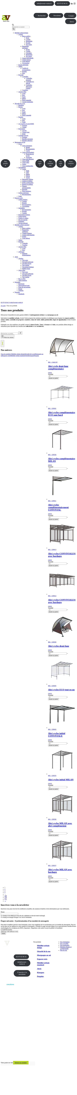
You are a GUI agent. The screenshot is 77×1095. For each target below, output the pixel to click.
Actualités (60, 163)
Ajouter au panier (53, 378)
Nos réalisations (50, 163)
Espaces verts (6, 355)
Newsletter (57, 15)
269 (6, 896)
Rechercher (42, 16)
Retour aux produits (21, 1062)
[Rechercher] (13, 29)
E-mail (6, 929)
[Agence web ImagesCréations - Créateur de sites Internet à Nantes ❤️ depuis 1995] (7, 985)
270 (6, 897)
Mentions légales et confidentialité (65, 947)
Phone (3, 912)
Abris (26, 355)
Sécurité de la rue (30, 354)
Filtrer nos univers (8, 337)
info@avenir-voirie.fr (44, 3)
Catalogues (40, 163)
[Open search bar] (13, 25)
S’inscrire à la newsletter (22, 973)
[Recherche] (20, 333)
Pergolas (36, 355)
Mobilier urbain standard (17, 355)
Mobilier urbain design (18, 354)
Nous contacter (71, 163)
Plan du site (63, 950)
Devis (72, 22)
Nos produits (5, 163)
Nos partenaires (64, 945)
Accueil (3, 306)
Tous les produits (6, 354)
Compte (71, 16)
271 (6, 899)
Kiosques (31, 355)
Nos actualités (64, 943)
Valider (3, 933)
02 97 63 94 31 (62, 3)
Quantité (50, 374)
